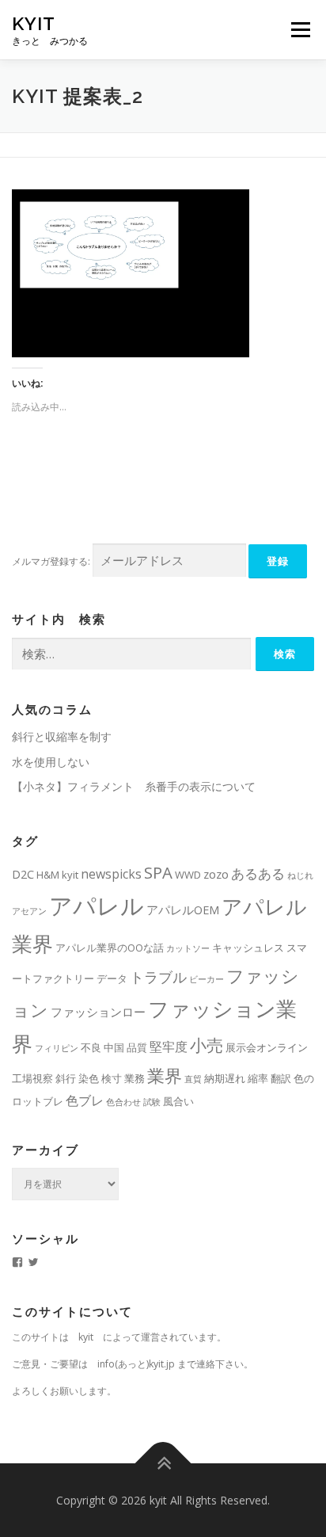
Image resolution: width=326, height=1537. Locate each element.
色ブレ (85, 1100)
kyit (33, 23)
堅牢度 (169, 1046)
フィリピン (56, 1048)
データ (112, 978)
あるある (258, 873)
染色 (88, 1078)
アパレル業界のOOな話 (109, 947)
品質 (137, 1047)
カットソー (188, 948)
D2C (23, 874)
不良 (91, 1047)
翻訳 (281, 1078)
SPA (158, 872)
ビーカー (206, 979)
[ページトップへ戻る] (163, 1463)
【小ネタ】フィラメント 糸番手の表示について (134, 786)
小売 (206, 1045)
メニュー (300, 29)
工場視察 (32, 1078)
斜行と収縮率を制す (62, 736)
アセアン (29, 911)
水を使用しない (50, 761)
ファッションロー (98, 1012)
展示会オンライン (267, 1047)
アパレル (96, 905)
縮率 (258, 1078)
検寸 (111, 1078)
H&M (47, 875)
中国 (114, 1047)
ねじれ (300, 875)
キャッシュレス (248, 947)
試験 (152, 1102)
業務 (134, 1078)
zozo (216, 874)
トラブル (158, 976)
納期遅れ (224, 1078)
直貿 (193, 1079)
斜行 (65, 1078)
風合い (178, 1101)
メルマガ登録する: (51, 561)
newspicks (111, 874)
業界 (164, 1075)
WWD (188, 875)
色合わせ (123, 1102)
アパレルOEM (182, 909)
